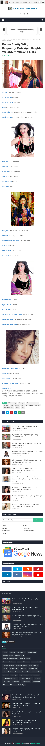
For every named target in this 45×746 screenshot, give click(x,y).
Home (3, 39)
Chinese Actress (36, 671)
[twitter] (20, 14)
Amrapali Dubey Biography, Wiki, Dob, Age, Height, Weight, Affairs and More (26, 730)
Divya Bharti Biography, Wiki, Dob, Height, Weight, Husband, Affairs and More (26, 696)
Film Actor (37, 678)
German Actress (26, 681)
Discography (14, 675)
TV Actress (13, 685)
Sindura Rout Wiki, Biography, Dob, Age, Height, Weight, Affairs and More (25, 488)
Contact (4, 528)
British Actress (26, 671)
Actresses (12, 652)
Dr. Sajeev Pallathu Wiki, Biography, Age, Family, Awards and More (25, 427)
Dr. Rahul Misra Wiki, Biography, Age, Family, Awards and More (26, 444)
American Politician (8, 665)
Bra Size (6, 405)
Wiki (8, 39)
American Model (36, 662)
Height (17, 405)
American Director (25, 658)
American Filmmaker (23, 662)
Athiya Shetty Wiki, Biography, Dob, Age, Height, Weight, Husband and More (25, 505)
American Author (19, 655)
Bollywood (23, 668)
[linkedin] (7, 574)
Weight (17, 407)
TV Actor (5, 685)
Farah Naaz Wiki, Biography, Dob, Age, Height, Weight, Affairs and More (27, 704)
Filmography (15, 681)
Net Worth (24, 405)
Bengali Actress (14, 668)
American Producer (21, 665)
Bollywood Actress (8, 671)
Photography (36, 681)
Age (15, 403)
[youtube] (38, 574)
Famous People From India (10, 678)
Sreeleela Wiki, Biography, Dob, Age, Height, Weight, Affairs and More (27, 713)
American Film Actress (9, 662)
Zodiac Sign (21, 685)
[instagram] (24, 14)
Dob (12, 405)
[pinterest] (28, 14)
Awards (4, 533)
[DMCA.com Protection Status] (8, 643)
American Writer (33, 665)
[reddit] (27, 569)
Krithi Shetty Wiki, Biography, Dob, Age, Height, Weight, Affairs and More (25, 721)
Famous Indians (34, 675)
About (24, 526)
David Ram (7, 56)
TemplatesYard (19, 743)
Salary (31, 405)
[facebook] (17, 14)
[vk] (17, 574)
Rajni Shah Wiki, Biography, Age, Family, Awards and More (25, 436)
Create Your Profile (28, 531)
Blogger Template (35, 743)
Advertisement (21, 652)
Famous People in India (26, 678)
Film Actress (6, 681)
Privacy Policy (27, 528)
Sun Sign (37, 405)
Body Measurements (32, 403)
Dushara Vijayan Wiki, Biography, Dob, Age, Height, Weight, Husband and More (26, 469)
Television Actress (8, 407)
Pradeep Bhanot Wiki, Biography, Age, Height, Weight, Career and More (27, 453)
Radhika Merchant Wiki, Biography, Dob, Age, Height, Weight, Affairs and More (27, 497)
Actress (5, 652)
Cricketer (5, 675)
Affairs (10, 403)
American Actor (32, 652)
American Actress (8, 655)
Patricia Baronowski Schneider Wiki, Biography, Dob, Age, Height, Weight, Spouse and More (27, 479)
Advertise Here (6, 531)
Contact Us (29, 740)
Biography (21, 403)
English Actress (24, 675)
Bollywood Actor (33, 668)
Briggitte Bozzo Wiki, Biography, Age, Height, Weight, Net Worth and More (27, 461)
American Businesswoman (10, 658)
